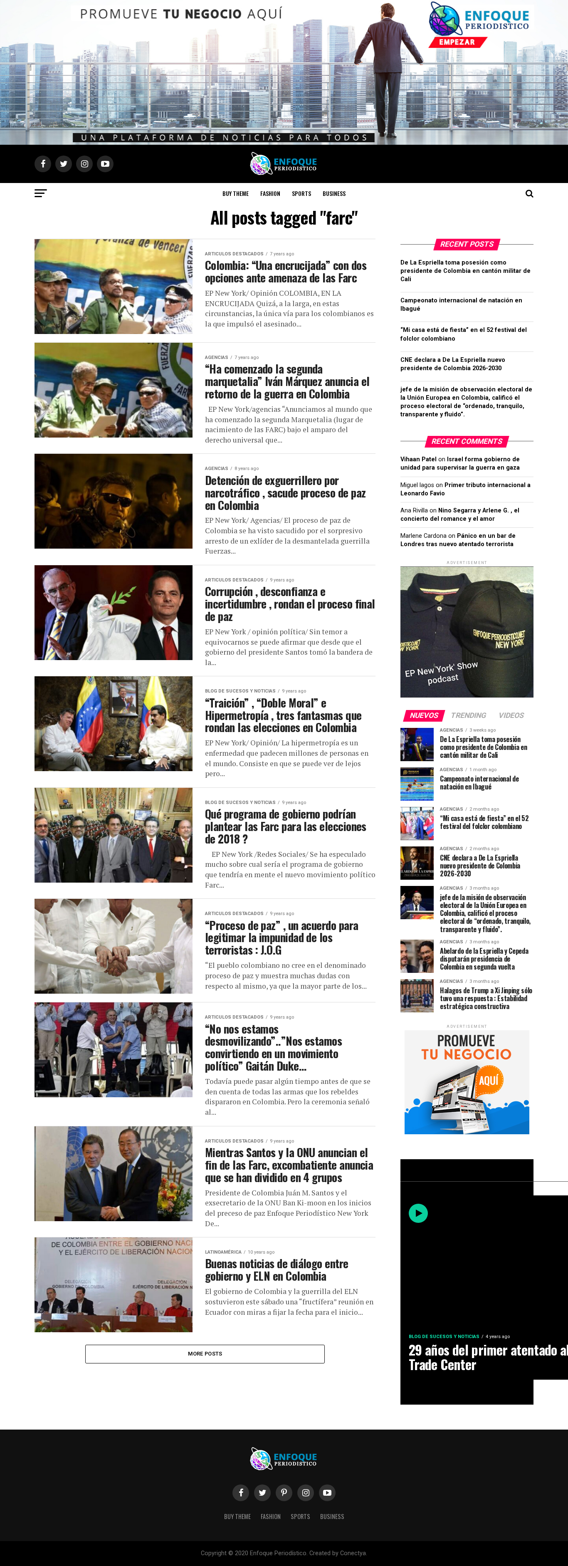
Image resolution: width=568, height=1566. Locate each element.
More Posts (205, 1354)
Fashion (270, 193)
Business (334, 193)
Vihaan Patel (418, 459)
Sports (301, 193)
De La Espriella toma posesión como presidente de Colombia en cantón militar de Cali (465, 271)
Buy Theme (235, 193)
